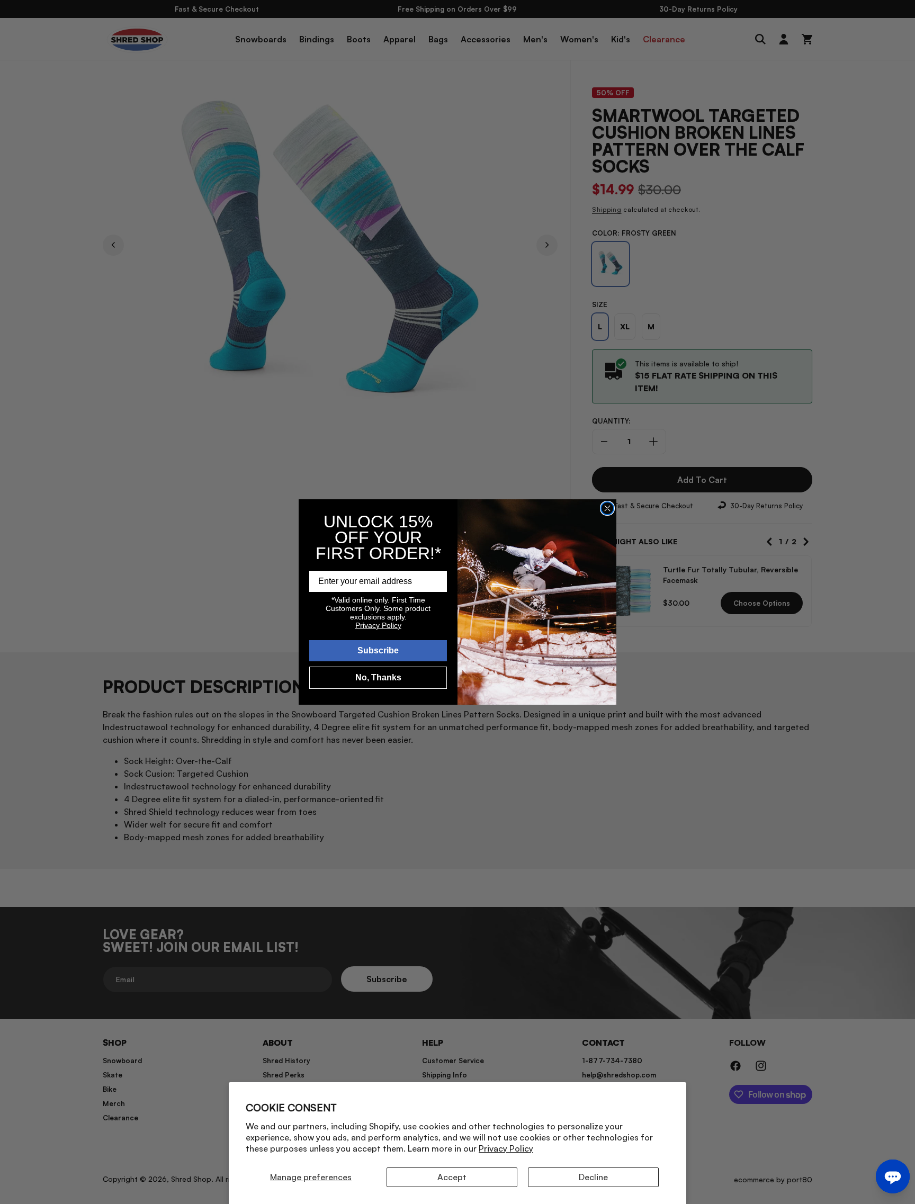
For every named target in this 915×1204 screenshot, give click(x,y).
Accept (452, 1177)
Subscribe (378, 650)
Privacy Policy (506, 1148)
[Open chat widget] (893, 1176)
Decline (593, 1177)
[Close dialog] (607, 508)
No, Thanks (378, 677)
